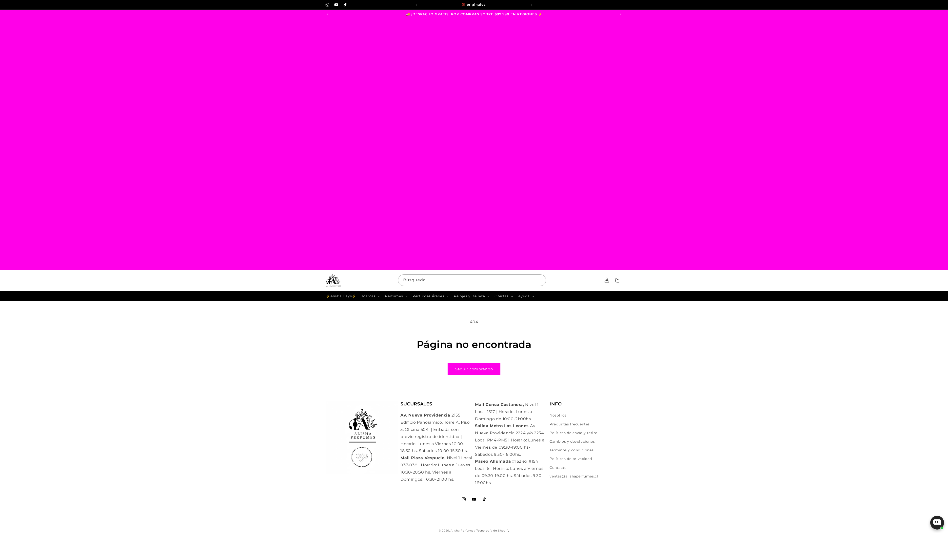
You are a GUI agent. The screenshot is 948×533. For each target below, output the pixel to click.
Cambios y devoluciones (572, 441)
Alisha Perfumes (463, 530)
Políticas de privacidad (571, 459)
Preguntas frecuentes (570, 424)
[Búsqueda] (540, 280)
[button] (370, 296)
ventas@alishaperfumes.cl (574, 476)
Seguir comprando (474, 369)
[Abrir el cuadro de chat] (937, 523)
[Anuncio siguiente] (531, 4)
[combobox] (472, 280)
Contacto (558, 467)
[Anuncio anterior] (416, 4)
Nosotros (558, 415)
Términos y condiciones (571, 450)
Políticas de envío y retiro (573, 433)
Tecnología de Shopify (493, 530)
